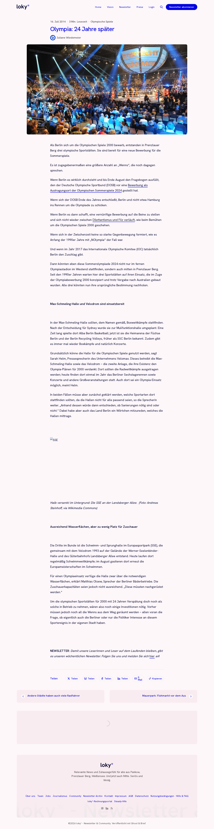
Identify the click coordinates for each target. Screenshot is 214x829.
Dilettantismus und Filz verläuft (114, 220)
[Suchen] (161, 7)
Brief (143, 823)
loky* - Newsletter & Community (93, 823)
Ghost (134, 823)
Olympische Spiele (102, 21)
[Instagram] (102, 808)
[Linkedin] (107, 808)
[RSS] (111, 808)
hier (152, 656)
